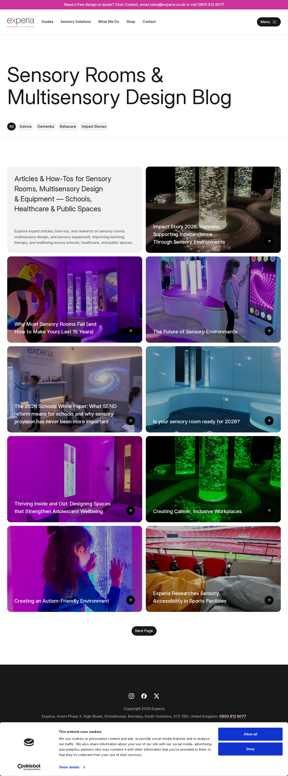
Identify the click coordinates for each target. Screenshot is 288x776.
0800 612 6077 (232, 716)
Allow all (250, 734)
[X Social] (156, 696)
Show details (69, 767)
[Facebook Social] (144, 696)
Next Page (144, 630)
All (11, 126)
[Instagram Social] (131, 696)
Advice (26, 126)
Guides (47, 21)
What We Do (108, 21)
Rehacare (68, 126)
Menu (265, 22)
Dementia (46, 126)
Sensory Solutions (76, 21)
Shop (130, 21)
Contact (149, 21)
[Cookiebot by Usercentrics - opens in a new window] (29, 767)
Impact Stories (94, 126)
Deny (250, 749)
